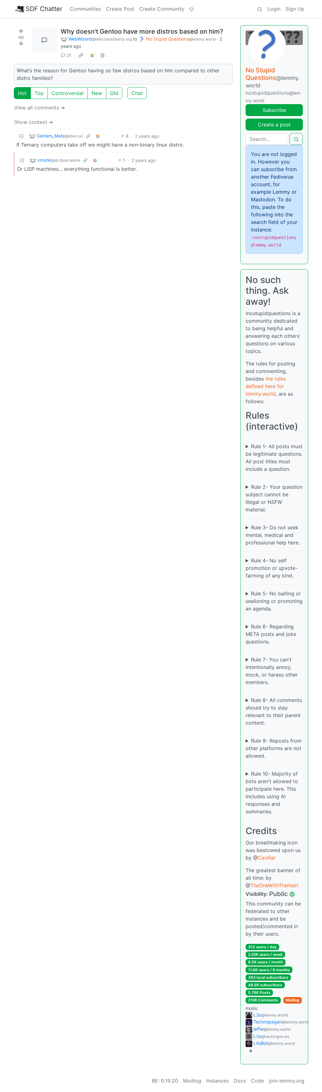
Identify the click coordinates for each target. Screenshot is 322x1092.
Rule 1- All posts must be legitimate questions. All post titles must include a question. (274, 457)
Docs (240, 1081)
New (97, 93)
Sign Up (295, 9)
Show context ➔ (33, 122)
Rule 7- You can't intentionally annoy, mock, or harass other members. (272, 670)
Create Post (120, 9)
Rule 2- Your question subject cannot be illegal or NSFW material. (274, 498)
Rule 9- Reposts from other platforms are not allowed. (274, 748)
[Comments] (44, 40)
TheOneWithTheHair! (274, 885)
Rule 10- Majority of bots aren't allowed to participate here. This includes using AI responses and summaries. (272, 793)
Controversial (68, 93)
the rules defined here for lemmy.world (266, 386)
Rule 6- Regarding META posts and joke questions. (271, 634)
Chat (137, 93)
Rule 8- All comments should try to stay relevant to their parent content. (274, 711)
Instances (217, 1081)
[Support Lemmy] (191, 9)
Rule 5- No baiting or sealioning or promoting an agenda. (274, 601)
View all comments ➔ (39, 107)
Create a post (274, 124)
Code (257, 1081)
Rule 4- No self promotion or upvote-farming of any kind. (271, 568)
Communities (85, 9)
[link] (80, 55)
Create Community (161, 9)
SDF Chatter (44, 9)
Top (39, 93)
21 (69, 55)
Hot (22, 93)
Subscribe (274, 110)
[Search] (260, 9)
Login (273, 9)
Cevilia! (266, 858)
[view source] (102, 55)
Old (114, 93)
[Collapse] (21, 136)
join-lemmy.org (286, 1081)
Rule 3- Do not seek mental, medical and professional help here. (273, 535)
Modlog (292, 1000)
